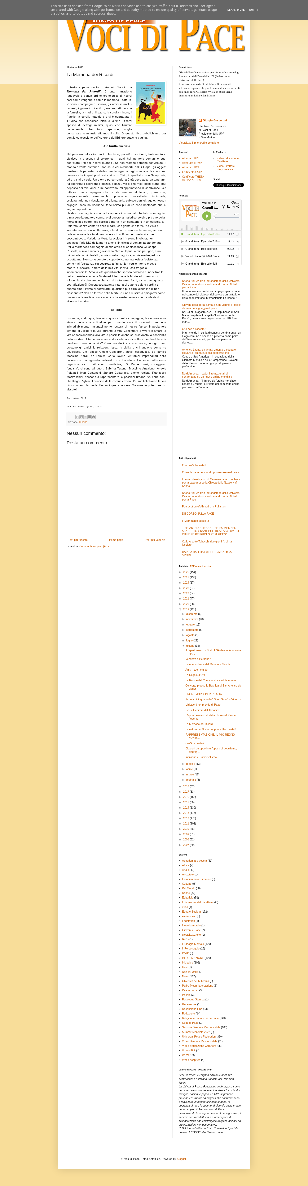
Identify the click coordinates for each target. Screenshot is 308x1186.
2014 (186, 807)
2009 (186, 834)
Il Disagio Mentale (193, 943)
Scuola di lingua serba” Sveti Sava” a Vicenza (213, 699)
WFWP (186, 1055)
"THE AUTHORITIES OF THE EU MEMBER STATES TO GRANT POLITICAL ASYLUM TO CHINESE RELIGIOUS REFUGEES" (210, 531)
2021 (186, 598)
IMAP (185, 953)
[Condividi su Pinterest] (93, 417)
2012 (186, 818)
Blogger (181, 1158)
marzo (190, 774)
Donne (186, 893)
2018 (186, 786)
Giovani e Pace (191, 930)
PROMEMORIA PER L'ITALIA (203, 694)
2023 (186, 588)
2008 (186, 839)
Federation (188, 920)
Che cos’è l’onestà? (194, 328)
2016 (186, 796)
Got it (253, 9)
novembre (192, 619)
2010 (186, 828)
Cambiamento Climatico (196, 879)
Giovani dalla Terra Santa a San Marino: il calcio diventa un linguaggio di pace (211, 306)
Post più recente (78, 539)
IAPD (185, 939)
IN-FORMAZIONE (193, 958)
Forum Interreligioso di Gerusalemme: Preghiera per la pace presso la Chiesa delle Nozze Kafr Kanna (211, 482)
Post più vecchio (155, 539)
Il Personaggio (190, 948)
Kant (185, 967)
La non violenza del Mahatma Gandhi (207, 664)
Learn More (236, 9)
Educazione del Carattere (197, 902)
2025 (186, 577)
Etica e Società (191, 911)
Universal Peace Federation (199, 1036)
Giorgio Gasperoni (215, 120)
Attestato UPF (190, 158)
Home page (116, 539)
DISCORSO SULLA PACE (198, 513)
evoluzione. (189, 916)
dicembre (192, 613)
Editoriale (187, 897)
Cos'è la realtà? (194, 743)
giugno (190, 645)
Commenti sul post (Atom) (95, 546)
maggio (191, 763)
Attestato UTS (190, 167)
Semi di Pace (190, 1022)
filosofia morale (191, 925)
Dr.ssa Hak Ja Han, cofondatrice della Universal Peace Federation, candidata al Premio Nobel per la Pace (211, 284)
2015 (186, 802)
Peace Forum (190, 990)
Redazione (188, 1013)
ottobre (190, 624)
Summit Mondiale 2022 (196, 1032)
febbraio (191, 779)
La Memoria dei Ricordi (199, 724)
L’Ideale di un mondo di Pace (202, 704)
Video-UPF (188, 1050)
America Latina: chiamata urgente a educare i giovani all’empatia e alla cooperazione (209, 351)
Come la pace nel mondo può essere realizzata (210, 472)
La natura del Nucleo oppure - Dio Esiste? (210, 729)
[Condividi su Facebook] (89, 417)
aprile (190, 769)
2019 (186, 609)
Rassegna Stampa (193, 999)
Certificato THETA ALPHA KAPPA (193, 178)
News (185, 976)
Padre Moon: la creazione (197, 985)
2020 (186, 604)
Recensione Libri (192, 1008)
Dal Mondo (188, 888)
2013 (186, 812)
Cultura (83, 422)
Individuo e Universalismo (201, 757)
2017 (186, 791)
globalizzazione (191, 934)
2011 (186, 823)
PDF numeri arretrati (201, 566)
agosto (190, 635)
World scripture (191, 1059)
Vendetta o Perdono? (198, 659)
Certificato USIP (192, 172)
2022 (186, 593)
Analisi (186, 869)
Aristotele (188, 874)
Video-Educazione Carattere (228, 160)
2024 (186, 582)
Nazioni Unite (190, 971)
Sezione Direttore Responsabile (201, 1027)
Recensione (189, 1004)
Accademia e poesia (194, 860)
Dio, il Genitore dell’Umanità (202, 710)
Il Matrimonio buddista (195, 520)
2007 (186, 845)
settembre (192, 629)
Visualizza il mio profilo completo (199, 142)
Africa (185, 865)
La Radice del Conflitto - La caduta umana (210, 680)
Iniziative (187, 962)
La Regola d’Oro (195, 674)
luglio (189, 640)
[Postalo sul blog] (81, 417)
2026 (186, 572)
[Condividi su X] (85, 417)
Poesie (186, 994)
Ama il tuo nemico (196, 669)
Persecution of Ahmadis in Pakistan (203, 506)
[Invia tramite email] (77, 417)
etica (185, 907)
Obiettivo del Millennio (195, 981)
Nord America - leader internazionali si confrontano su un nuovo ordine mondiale (207, 375)
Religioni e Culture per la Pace (200, 1018)
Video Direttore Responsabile (226, 167)
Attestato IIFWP (192, 162)
